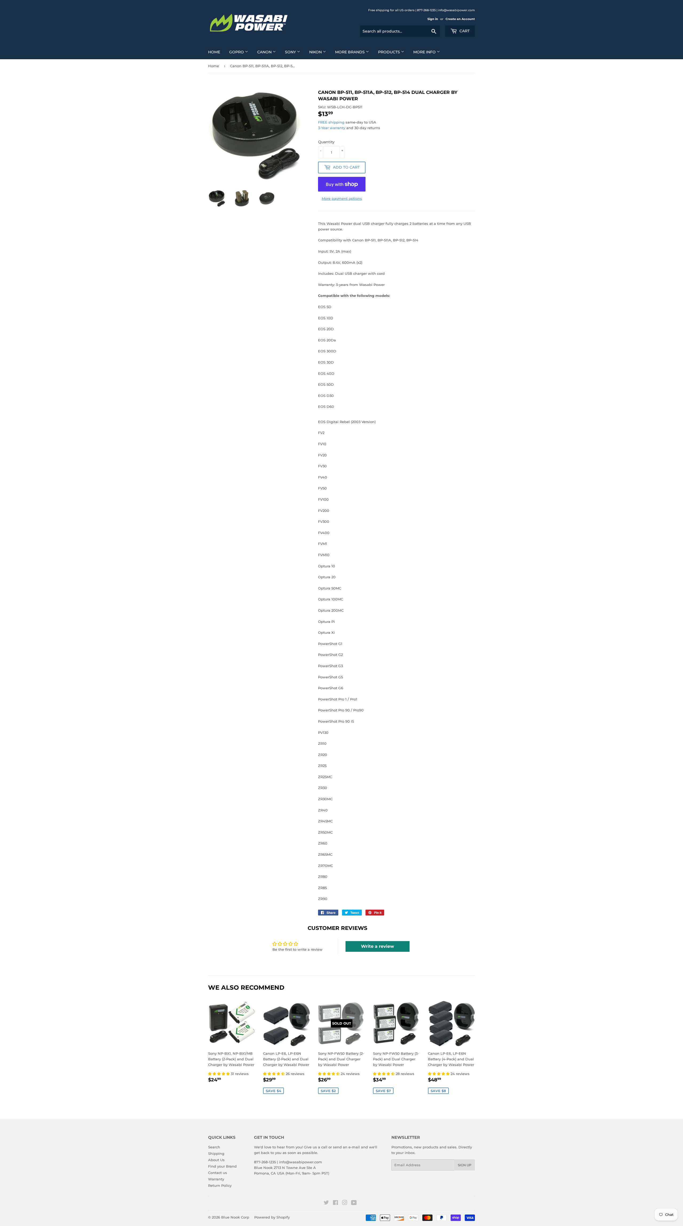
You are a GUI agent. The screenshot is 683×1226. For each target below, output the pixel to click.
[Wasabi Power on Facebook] (335, 1203)
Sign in (432, 19)
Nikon (316, 52)
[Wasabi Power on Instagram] (344, 1203)
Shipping (216, 1153)
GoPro (237, 52)
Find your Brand (222, 1166)
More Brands (350, 52)
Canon (265, 52)
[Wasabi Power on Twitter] (326, 1203)
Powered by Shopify (272, 1217)
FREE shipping (331, 122)
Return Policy (220, 1185)
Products (389, 52)
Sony (291, 52)
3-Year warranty (332, 128)
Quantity (326, 142)
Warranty (216, 1179)
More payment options (342, 198)
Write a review (377, 946)
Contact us (217, 1173)
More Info (425, 52)
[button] (219, 1074)
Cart (464, 31)
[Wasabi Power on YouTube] (354, 1203)
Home (214, 52)
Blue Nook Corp (235, 1217)
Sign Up (464, 1165)
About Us (216, 1160)
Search (214, 1147)
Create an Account (460, 19)
